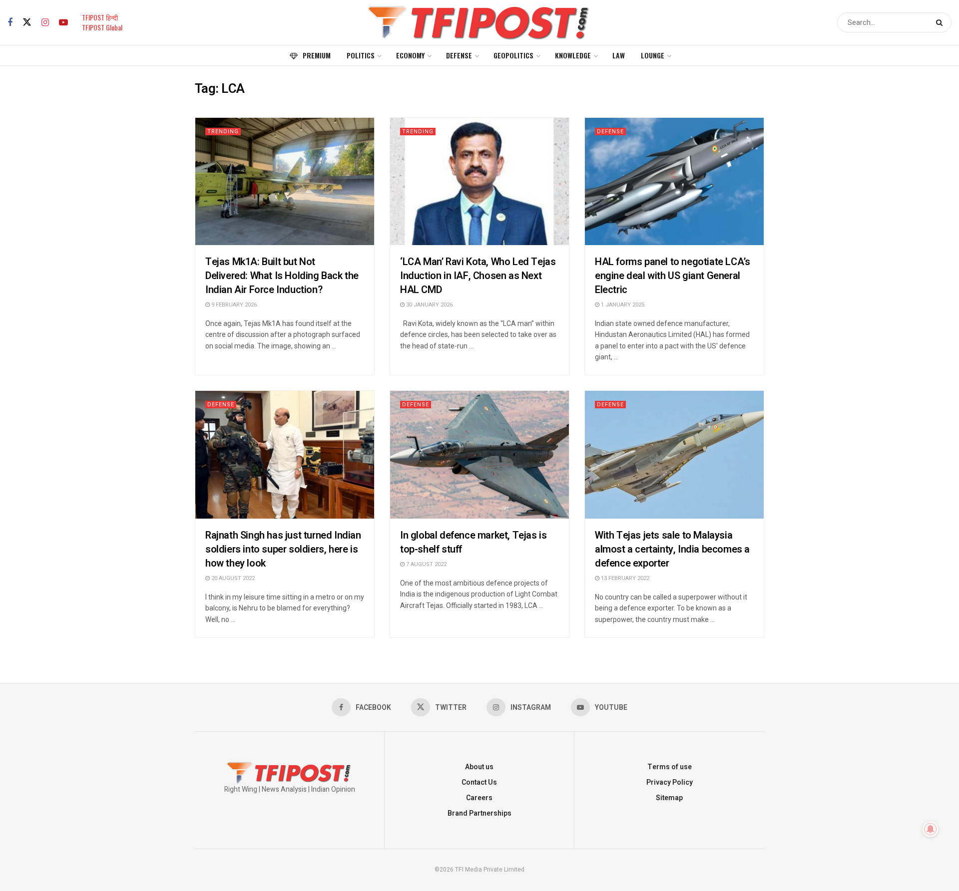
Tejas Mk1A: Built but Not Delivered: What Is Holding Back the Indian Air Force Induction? (282, 276)
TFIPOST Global (102, 27)
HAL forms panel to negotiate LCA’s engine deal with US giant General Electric (672, 276)
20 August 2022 (232, 578)
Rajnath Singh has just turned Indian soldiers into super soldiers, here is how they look (283, 549)
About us (479, 767)
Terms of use (669, 767)
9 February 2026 (233, 304)
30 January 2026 (429, 304)
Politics (361, 55)
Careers (479, 798)
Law (618, 55)
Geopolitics (513, 55)
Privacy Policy (669, 782)
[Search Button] (941, 22)
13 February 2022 (624, 578)
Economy (410, 55)
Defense (459, 55)
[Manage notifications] (931, 829)
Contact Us (479, 782)
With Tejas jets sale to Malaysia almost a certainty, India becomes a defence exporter (672, 549)
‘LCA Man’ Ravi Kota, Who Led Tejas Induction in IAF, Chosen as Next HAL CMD (477, 276)
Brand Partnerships (479, 813)
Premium (317, 55)
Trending (223, 131)
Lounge (652, 55)
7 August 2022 (426, 564)
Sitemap (669, 798)
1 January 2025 (621, 304)
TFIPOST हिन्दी (100, 17)
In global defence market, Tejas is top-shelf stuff (473, 542)
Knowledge (573, 55)
